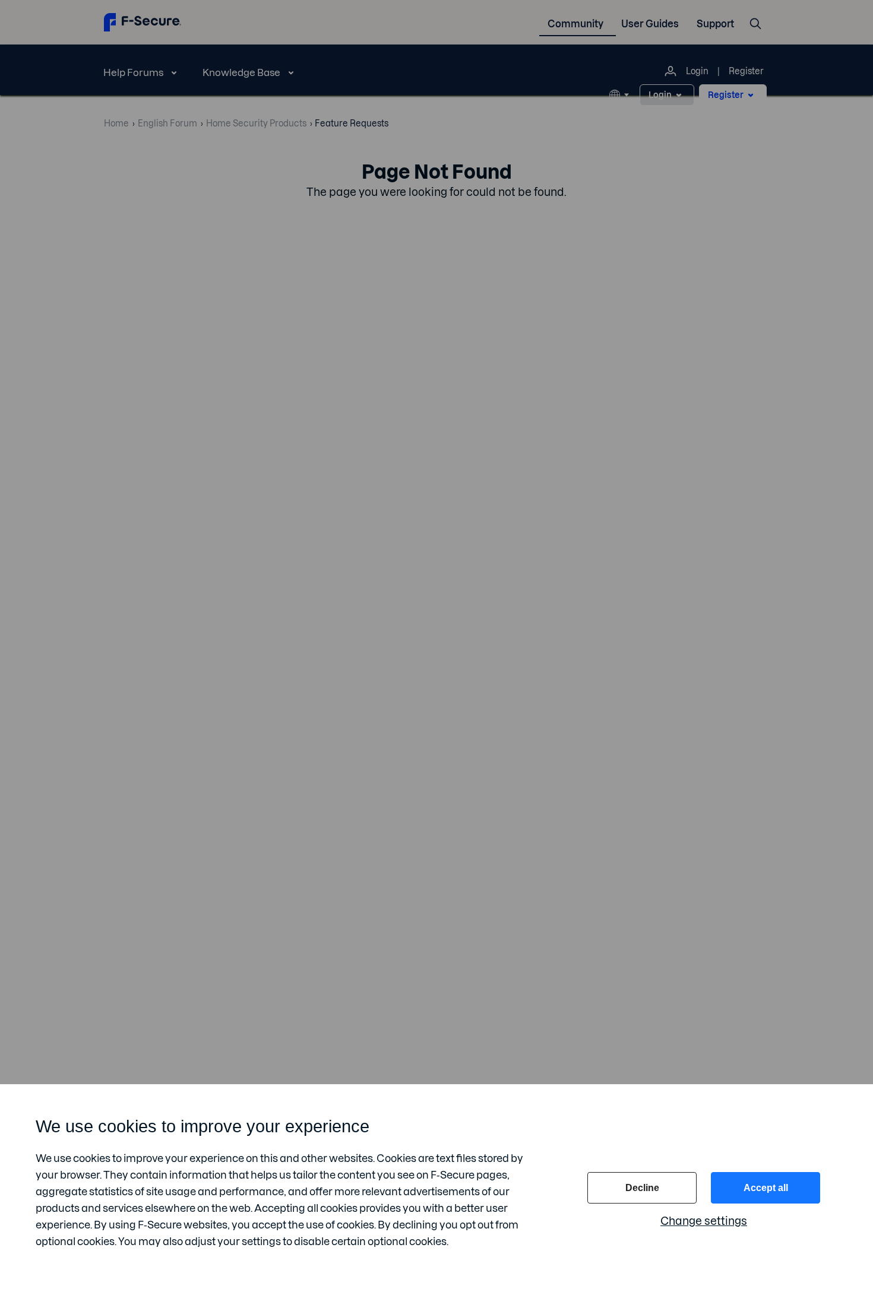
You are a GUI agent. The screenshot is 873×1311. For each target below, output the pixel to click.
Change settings (703, 1221)
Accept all (766, 1188)
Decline (642, 1188)
